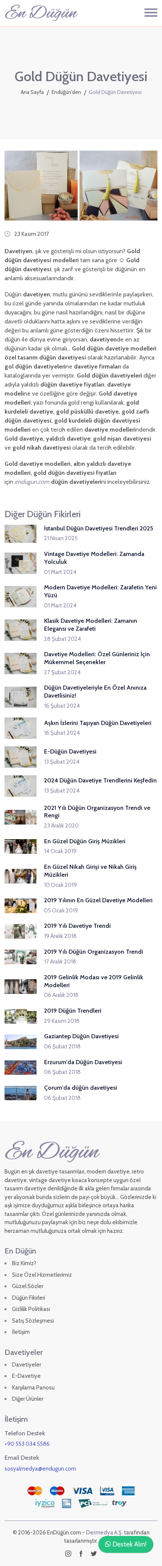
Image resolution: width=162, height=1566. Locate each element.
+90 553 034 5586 (27, 1444)
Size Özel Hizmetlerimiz (42, 1275)
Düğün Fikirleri (28, 1297)
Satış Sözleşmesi (33, 1320)
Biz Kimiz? (24, 1263)
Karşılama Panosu (33, 1387)
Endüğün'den (66, 92)
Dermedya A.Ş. (104, 1532)
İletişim (21, 1332)
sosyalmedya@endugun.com (40, 1468)
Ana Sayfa (32, 92)
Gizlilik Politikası (31, 1309)
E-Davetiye (26, 1376)
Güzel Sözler (27, 1286)
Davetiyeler (26, 1364)
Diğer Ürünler (27, 1398)
